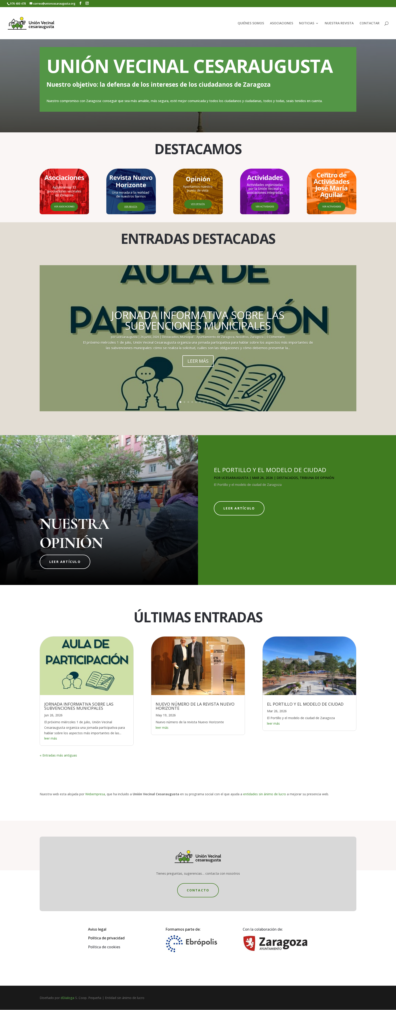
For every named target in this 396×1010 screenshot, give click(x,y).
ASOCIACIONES (281, 23)
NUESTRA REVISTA (339, 23)
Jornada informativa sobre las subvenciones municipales (197, 320)
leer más (50, 738)
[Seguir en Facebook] (193, 972)
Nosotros (242, 337)
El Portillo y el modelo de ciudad (270, 470)
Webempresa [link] (95, 794)
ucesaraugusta (127, 337)
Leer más (198, 361)
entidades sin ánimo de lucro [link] (264, 794)
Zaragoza (257, 337)
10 (215, 402)
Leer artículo (65, 561)
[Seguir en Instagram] (202, 972)
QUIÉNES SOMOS (251, 23)
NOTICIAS (306, 23)
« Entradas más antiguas (58, 755)
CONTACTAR (370, 23)
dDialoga (67, 998)
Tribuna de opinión (317, 478)
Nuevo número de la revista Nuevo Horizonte (195, 706)
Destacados (170, 337)
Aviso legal (97, 929)
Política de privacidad (106, 937)
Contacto (198, 890)
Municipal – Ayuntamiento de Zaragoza (207, 337)
